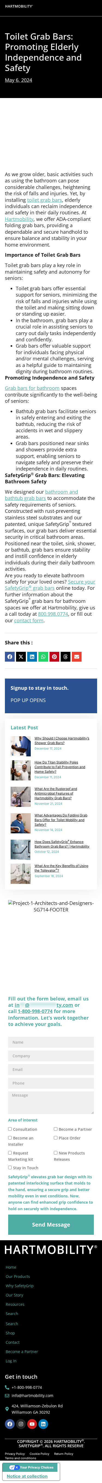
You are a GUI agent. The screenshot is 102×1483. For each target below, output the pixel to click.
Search (12, 1313)
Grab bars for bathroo (30, 388)
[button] (10, 657)
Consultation (25, 1129)
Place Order (70, 1138)
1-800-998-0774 (35, 1011)
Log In (11, 1360)
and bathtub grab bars (41, 495)
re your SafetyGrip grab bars (50, 584)
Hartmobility (19, 219)
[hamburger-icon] (93, 8)
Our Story (14, 1295)
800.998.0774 (53, 614)
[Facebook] (10, 1424)
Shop (10, 1333)
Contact (13, 1342)
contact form (29, 620)
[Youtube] (32, 1424)
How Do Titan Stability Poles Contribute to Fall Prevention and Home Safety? (60, 767)
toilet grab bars (44, 200)
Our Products (18, 1276)
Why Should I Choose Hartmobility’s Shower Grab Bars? (62, 740)
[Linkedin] (43, 1424)
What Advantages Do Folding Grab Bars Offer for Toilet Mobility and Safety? (61, 820)
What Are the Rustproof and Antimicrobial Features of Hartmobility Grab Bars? (56, 793)
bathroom (57, 492)
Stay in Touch (25, 1168)
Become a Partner (75, 1129)
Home (11, 1267)
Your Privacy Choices (37, 1467)
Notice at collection (27, 1476)
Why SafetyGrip (20, 1285)
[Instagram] (21, 1424)
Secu (73, 581)
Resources (15, 1304)
